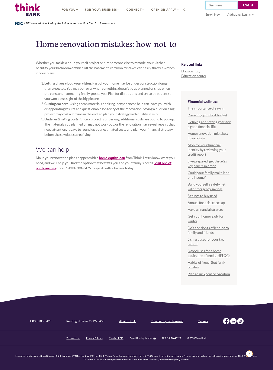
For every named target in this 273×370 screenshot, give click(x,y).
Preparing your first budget (207, 115)
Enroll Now (213, 14)
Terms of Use (73, 338)
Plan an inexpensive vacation (209, 274)
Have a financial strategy (206, 209)
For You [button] (69, 9)
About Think (127, 321)
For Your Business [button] (101, 9)
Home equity (190, 71)
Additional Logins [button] (239, 14)
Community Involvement (167, 321)
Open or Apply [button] (163, 9)
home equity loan (112, 158)
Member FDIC (116, 338)
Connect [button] (134, 9)
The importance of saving (206, 108)
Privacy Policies (94, 338)
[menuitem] (213, 14)
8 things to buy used (202, 196)
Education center (193, 76)
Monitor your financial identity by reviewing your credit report (207, 149)
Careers (203, 321)
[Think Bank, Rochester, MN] (27, 9)
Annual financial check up (206, 203)
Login (248, 5)
